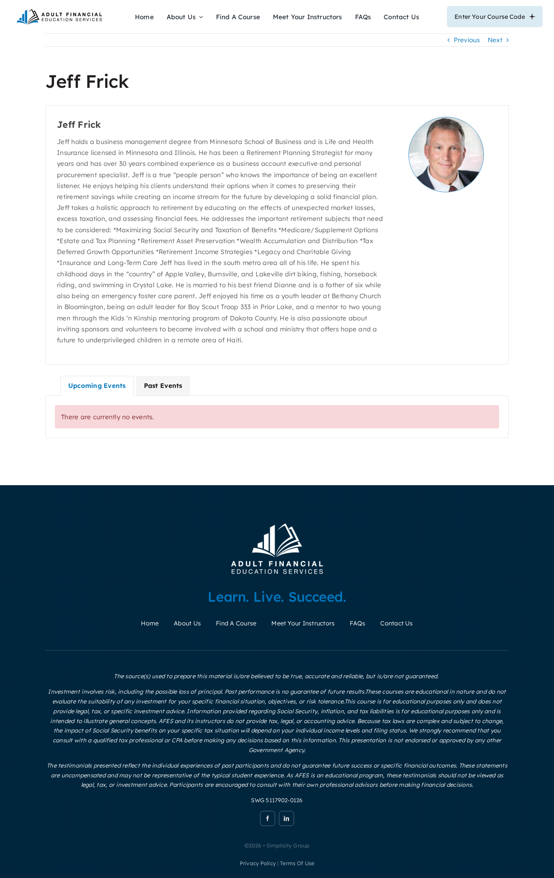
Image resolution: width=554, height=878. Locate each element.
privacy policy (258, 863)
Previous (467, 40)
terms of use (297, 863)
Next (495, 40)
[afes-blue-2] (59, 11)
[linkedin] (286, 818)
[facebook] (267, 818)
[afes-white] (277, 523)
